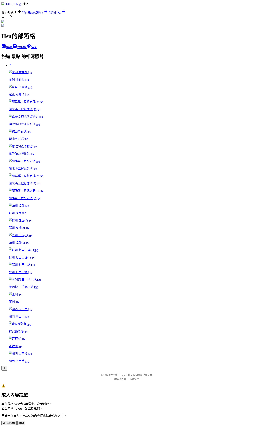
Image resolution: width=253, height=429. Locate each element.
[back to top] (4, 368)
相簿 (9, 47)
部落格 (22, 47)
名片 (34, 47)
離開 (21, 423)
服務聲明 (134, 379)
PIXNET (113, 375)
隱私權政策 (120, 379)
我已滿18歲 (9, 423)
